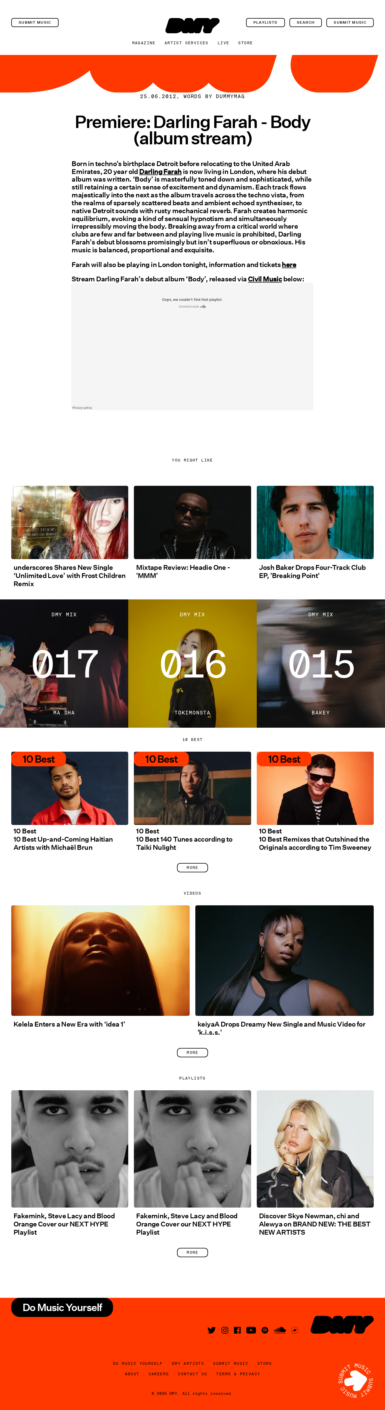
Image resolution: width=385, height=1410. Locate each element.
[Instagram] (225, 1330)
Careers (159, 1373)
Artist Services (187, 42)
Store (245, 42)
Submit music (35, 22)
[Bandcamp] (294, 1330)
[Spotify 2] (265, 1330)
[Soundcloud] (280, 1330)
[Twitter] (211, 1330)
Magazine (144, 42)
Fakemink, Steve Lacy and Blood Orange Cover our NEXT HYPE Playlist (64, 1224)
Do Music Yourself (138, 1363)
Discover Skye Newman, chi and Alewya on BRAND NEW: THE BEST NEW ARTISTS (315, 1224)
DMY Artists (188, 1363)
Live (223, 42)
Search (306, 22)
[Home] (192, 25)
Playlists (265, 22)
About (132, 1373)
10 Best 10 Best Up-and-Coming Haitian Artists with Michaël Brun (63, 839)
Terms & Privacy (238, 1373)
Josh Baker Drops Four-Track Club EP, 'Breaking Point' (312, 571)
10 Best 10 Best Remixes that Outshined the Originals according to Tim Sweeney (315, 839)
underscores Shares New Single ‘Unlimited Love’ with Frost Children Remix (69, 575)
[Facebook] (237, 1330)
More (192, 867)
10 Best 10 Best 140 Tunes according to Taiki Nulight (184, 839)
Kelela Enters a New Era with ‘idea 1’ (69, 1024)
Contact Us (192, 1373)
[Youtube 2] (251, 1330)
